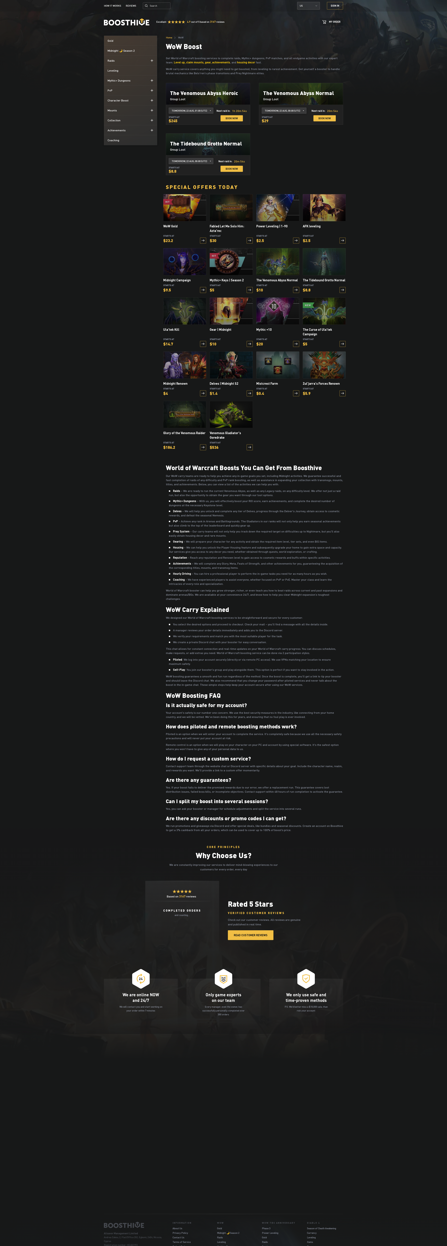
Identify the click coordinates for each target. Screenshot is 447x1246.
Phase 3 (266, 1228)
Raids (220, 1237)
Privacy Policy (180, 1232)
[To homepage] (134, 1225)
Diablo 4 (313, 1222)
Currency (312, 1232)
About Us (177, 1228)
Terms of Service (182, 1241)
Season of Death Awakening (321, 1228)
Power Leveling (270, 1232)
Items (310, 1241)
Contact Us (178, 1237)
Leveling (221, 1241)
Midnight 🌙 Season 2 (228, 1232)
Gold (219, 1228)
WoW (220, 1222)
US (301, 5)
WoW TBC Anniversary (278, 1222)
